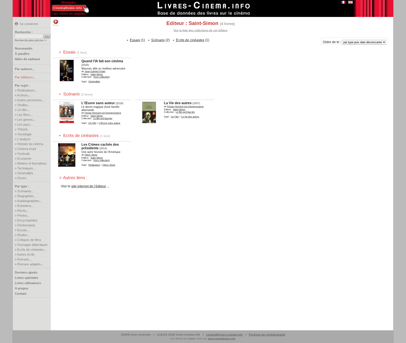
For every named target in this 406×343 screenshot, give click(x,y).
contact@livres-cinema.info (224, 334)
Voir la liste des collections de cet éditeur (200, 30)
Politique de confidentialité (267, 334)
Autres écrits (26, 254)
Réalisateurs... (27, 90)
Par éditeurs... (25, 77)
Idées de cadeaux (27, 59)
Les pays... (25, 124)
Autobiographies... (29, 201)
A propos (21, 288)
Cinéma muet (26, 149)
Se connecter (29, 24)
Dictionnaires (26, 225)
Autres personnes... (30, 100)
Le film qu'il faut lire (102, 118)
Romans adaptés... (30, 264)
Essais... (23, 230)
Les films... (24, 114)
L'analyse (23, 139)
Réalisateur (94, 165)
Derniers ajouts (26, 272)
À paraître (22, 53)
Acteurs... (23, 95)
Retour (56, 25)
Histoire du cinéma (30, 144)
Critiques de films (29, 240)
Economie (24, 158)
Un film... (23, 110)
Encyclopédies (27, 220)
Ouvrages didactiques (32, 244)
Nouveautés (23, 48)
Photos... (23, 215)
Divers (21, 178)
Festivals (23, 153)
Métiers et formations (32, 163)
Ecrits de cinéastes (190, 40)
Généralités (25, 173)
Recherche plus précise (29, 40)
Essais (135, 40)
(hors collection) (101, 77)
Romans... (24, 259)
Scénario (158, 40)
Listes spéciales (26, 277)
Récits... (23, 210)
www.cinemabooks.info (222, 338)
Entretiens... (25, 205)
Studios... (23, 105)
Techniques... (26, 168)
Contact (20, 293)
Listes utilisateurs (28, 283)
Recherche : (24, 32)
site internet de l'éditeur (88, 186)
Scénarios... (25, 191)
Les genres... (26, 119)
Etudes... (23, 235)
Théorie (22, 129)
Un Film (92, 123)
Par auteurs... (24, 69)
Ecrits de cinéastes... (31, 249)
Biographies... (26, 196)
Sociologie (24, 134)
